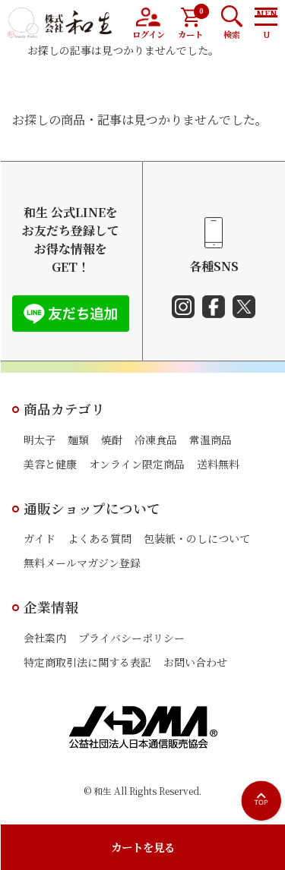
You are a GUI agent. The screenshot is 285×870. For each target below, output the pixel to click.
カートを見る (143, 847)
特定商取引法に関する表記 (87, 662)
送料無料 (218, 463)
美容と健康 (50, 463)
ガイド (39, 538)
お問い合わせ (195, 662)
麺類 (78, 439)
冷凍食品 (156, 439)
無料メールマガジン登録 (82, 562)
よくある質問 (99, 538)
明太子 (39, 439)
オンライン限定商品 (137, 463)
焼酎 (111, 439)
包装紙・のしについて (197, 538)
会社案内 (45, 637)
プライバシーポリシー (131, 637)
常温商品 (210, 439)
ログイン (148, 34)
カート (191, 23)
